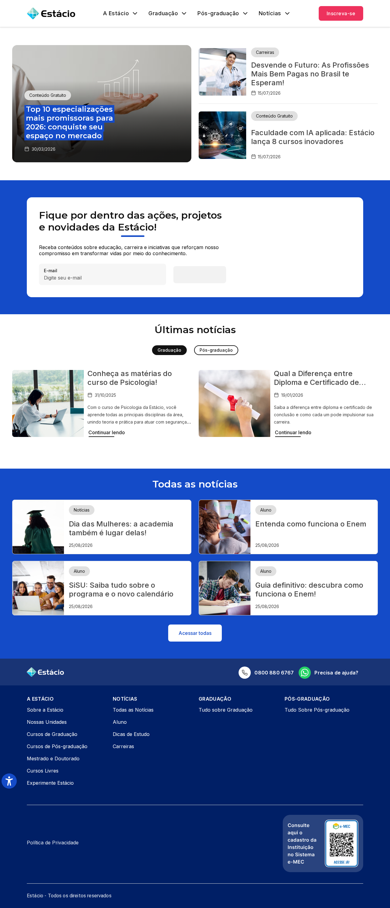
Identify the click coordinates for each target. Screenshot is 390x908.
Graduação (163, 13)
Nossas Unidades (47, 722)
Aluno (120, 722)
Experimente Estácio (50, 783)
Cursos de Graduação (52, 734)
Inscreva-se (341, 13)
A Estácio (116, 13)
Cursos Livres (42, 771)
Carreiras (123, 746)
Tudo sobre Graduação (226, 710)
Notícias (270, 13)
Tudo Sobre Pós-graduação (317, 710)
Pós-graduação (218, 13)
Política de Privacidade (53, 842)
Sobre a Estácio (45, 710)
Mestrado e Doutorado (53, 758)
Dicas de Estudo (131, 734)
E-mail (50, 271)
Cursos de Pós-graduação (57, 746)
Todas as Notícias (133, 710)
